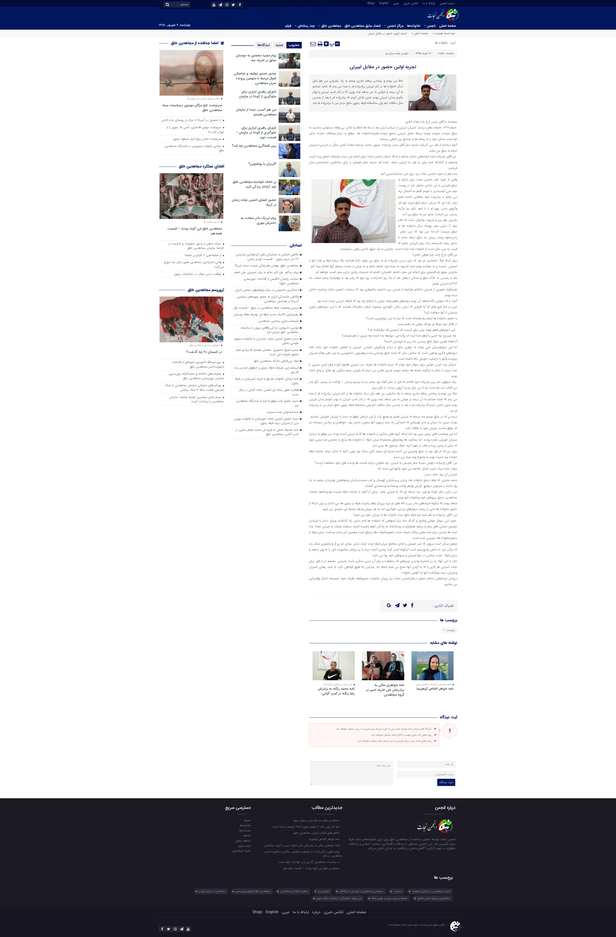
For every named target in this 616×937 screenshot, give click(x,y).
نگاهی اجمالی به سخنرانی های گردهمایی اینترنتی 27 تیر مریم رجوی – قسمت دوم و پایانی (267, 257)
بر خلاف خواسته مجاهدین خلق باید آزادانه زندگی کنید (254, 184)
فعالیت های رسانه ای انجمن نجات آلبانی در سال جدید (269, 392)
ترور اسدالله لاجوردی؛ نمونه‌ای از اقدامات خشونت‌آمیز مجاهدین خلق (198, 364)
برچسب (450, 630)
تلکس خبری (411, 3)
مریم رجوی (244, 845)
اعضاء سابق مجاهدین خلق (363, 25)
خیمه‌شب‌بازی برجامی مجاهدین (278, 321)
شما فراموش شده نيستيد (282, 412)
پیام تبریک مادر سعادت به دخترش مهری (258, 220)
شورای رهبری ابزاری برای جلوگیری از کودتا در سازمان (257, 94)
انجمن (431, 25)
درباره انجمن (447, 3)
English (384, 3)
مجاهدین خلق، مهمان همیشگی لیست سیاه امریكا (267, 266)
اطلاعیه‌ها (245, 825)
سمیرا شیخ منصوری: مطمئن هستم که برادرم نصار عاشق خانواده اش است (267, 352)
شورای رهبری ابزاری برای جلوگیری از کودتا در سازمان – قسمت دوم (256, 132)
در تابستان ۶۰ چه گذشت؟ (204, 351)
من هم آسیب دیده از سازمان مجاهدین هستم (256, 112)
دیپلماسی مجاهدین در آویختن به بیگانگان (361, 891)
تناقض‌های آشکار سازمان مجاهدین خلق (317, 833)
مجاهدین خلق (331, 25)
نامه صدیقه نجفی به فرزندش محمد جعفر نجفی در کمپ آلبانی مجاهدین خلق (267, 432)
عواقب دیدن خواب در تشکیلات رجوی (198, 274)
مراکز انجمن (395, 25)
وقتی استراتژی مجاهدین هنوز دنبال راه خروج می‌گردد (194, 264)
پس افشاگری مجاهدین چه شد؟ (254, 145)
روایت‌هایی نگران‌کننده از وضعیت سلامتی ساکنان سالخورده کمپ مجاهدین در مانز (303, 853)
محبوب (294, 45)
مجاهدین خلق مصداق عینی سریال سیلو (317, 820)
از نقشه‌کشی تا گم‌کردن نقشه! (203, 255)
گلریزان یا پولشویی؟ (262, 163)
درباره (316, 912)
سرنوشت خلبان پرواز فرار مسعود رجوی (197, 139)
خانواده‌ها (413, 25)
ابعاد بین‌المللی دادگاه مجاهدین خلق (276, 361)
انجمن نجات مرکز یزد (396, 54)
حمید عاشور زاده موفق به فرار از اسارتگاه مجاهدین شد (267, 403)
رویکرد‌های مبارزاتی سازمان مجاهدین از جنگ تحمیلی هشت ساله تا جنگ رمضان (194, 387)
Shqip (370, 3)
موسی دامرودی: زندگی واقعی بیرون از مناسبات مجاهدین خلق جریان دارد (269, 330)
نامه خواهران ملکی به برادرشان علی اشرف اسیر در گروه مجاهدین (385, 689)
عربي (396, 3)
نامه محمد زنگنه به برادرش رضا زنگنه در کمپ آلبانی (336, 691)
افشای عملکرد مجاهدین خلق (201, 166)
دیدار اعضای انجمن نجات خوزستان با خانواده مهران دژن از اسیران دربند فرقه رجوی (266, 421)
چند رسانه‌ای (306, 25)
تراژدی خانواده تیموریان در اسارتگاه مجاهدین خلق (194, 148)
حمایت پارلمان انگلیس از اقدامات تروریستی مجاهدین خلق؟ (271, 281)
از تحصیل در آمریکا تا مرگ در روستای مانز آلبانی (191, 120)
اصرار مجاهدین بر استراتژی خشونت (431, 891)
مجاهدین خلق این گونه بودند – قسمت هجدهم (194, 231)
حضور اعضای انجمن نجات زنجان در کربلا (254, 202)
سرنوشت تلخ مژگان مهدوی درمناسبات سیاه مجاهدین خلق (192, 107)
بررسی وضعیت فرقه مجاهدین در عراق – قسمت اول (266, 308)
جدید (279, 45)
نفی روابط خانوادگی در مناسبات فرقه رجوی (338, 898)
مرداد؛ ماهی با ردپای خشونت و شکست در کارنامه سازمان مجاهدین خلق (196, 246)
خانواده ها (441, 42)
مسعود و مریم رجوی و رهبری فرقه (389, 898)
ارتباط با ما (429, 3)
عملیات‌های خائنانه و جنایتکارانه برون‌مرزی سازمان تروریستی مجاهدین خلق (196, 376)
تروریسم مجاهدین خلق (206, 290)
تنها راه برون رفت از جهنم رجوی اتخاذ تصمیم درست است (306, 826)
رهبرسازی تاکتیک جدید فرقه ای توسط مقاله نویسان (266, 314)
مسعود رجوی (243, 840)
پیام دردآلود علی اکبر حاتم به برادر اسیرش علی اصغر (266, 272)
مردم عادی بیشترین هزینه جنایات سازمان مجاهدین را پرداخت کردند (196, 399)
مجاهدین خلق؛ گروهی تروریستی (253, 891)
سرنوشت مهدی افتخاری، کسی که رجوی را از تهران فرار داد (195, 129)
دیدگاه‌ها (263, 45)
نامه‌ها (247, 835)
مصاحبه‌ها (244, 830)
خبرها (247, 820)
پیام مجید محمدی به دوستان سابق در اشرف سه (256, 58)
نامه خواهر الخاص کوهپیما (435, 688)
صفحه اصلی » (420, 33)
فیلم (288, 25)
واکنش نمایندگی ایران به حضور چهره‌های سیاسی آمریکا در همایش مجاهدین (268, 299)
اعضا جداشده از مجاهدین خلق (195, 43)
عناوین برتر (323, 891)
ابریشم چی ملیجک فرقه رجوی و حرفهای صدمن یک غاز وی (266, 370)
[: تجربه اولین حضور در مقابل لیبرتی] (313, 43)
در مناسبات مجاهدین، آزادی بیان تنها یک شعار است (309, 862)
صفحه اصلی (447, 25)
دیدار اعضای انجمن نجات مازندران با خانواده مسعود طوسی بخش (266, 341)
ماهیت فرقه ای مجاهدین (294, 891)
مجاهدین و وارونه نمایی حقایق (433, 898)
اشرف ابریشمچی (241, 850)
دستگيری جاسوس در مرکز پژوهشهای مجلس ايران (267, 290)
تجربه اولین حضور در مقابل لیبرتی (383, 67)
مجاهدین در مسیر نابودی (212, 891)
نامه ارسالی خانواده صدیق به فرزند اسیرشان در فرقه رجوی (267, 381)
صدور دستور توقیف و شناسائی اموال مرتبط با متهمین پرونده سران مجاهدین (255, 78)
